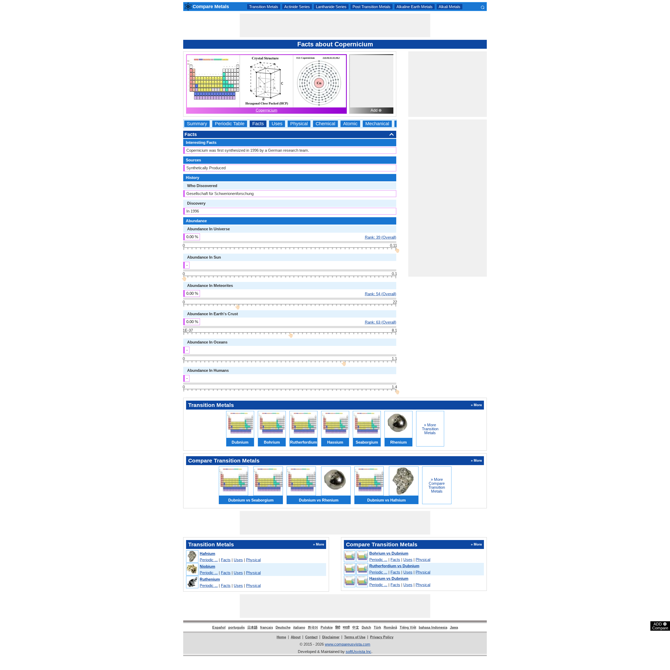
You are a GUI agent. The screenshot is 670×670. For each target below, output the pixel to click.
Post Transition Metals (371, 6)
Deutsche (283, 627)
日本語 (252, 627)
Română (390, 627)
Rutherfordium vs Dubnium (394, 566)
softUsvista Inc (358, 651)
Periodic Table (229, 124)
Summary (197, 124)
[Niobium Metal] (192, 569)
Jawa (454, 627)
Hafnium (207, 553)
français (266, 627)
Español (219, 627)
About (295, 637)
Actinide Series (297, 6)
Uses (277, 124)
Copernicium (266, 110)
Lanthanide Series (331, 6)
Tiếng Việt (408, 627)
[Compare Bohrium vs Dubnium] (355, 557)
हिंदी (337, 627)
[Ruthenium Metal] (192, 582)
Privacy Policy (381, 637)
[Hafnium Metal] (192, 556)
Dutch (366, 627)
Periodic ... (209, 560)
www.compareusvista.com (347, 644)
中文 (355, 627)
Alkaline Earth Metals (415, 6)
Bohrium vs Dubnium (388, 553)
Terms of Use (354, 637)
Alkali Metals (449, 6)
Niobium (207, 566)
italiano (299, 627)
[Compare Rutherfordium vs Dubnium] (355, 569)
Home (281, 637)
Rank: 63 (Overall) (380, 322)
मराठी (346, 627)
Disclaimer (330, 637)
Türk (377, 627)
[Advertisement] (335, 25)
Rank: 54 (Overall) (380, 294)
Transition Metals (263, 6)
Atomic (350, 124)
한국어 (313, 627)
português (236, 627)
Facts (258, 124)
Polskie (327, 627)
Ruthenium (210, 579)
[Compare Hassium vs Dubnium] (355, 582)
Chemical (325, 124)
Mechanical (377, 124)
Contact (311, 637)
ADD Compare (660, 625)
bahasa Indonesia (433, 627)
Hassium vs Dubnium (388, 578)
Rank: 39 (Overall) (380, 237)
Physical (299, 124)
